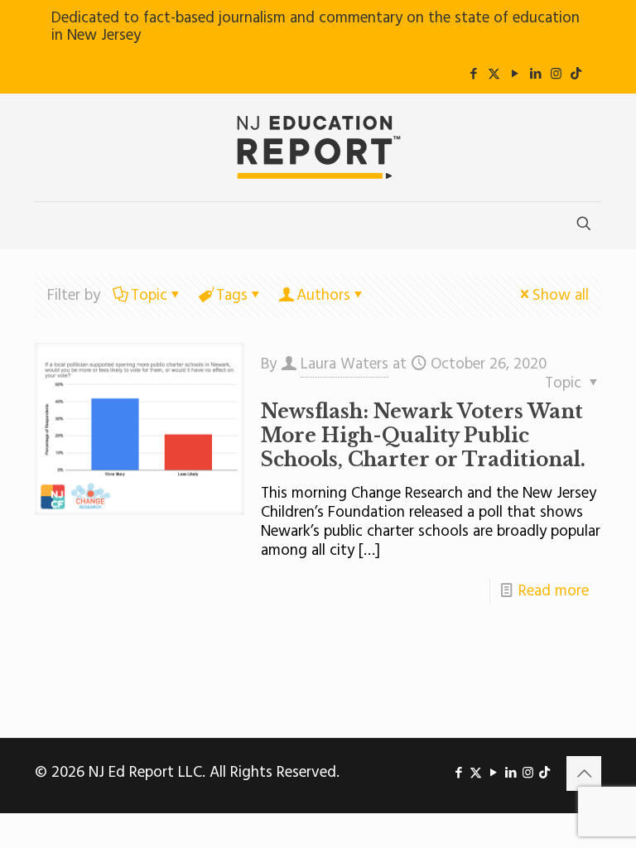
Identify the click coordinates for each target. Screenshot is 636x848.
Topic (149, 295)
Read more (553, 591)
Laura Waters (344, 364)
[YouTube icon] (514, 74)
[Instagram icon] (556, 74)
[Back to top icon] (583, 773)
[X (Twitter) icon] (494, 74)
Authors (323, 295)
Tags (232, 295)
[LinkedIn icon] (535, 74)
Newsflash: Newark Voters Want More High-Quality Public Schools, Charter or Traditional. (423, 435)
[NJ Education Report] (318, 147)
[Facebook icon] (473, 74)
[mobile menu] (49, 225)
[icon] (576, 74)
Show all (560, 295)
